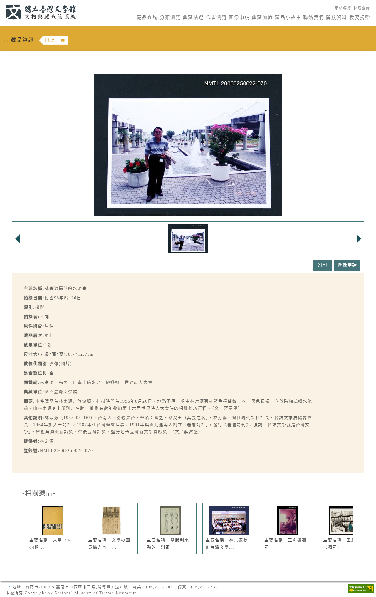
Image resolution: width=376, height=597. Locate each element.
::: (2, 3)
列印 (322, 265)
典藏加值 (262, 17)
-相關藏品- (39, 493)
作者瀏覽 (216, 17)
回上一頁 (55, 40)
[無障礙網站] (361, 588)
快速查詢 (362, 8)
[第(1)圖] (187, 238)
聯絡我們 (313, 17)
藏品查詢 (147, 17)
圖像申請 (239, 17)
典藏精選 (193, 17)
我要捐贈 (359, 17)
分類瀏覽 (170, 17)
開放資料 (336, 17)
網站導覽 (343, 8)
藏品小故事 (288, 17)
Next (350, 527)
